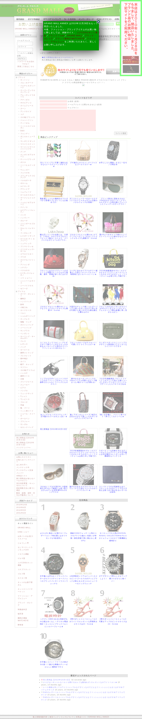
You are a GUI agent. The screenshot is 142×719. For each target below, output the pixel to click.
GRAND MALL (75, 35)
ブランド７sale (56, 35)
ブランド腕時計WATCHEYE (69, 39)
